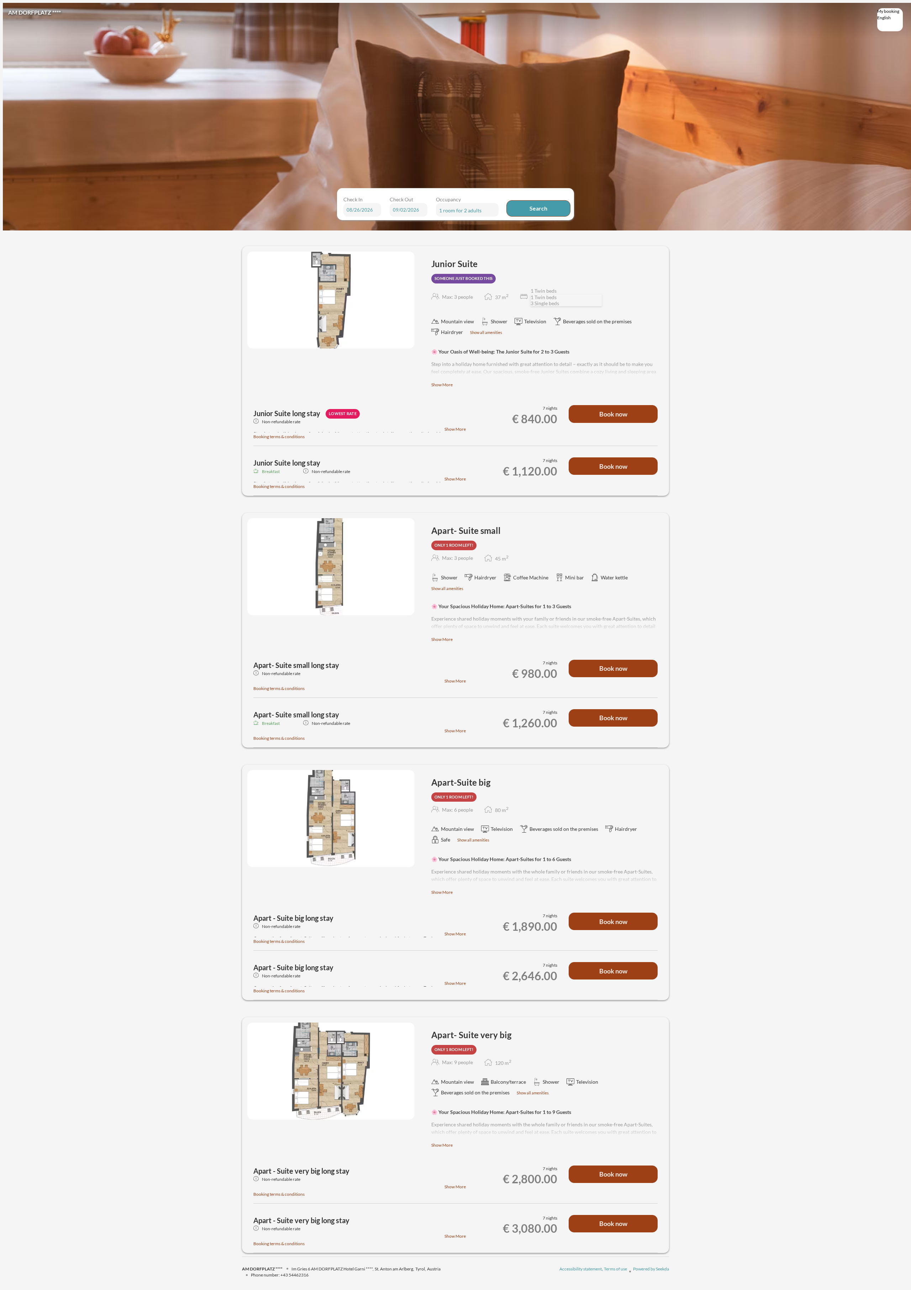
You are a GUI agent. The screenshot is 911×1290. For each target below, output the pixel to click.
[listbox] (890, 19)
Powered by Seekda (651, 1269)
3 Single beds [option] (545, 303)
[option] (890, 23)
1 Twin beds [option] (544, 297)
